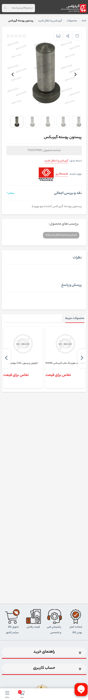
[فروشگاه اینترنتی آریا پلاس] (73, 8)
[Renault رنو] (46, 174)
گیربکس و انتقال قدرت (56, 161)
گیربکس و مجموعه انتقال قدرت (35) (61, 235)
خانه (84, 21)
